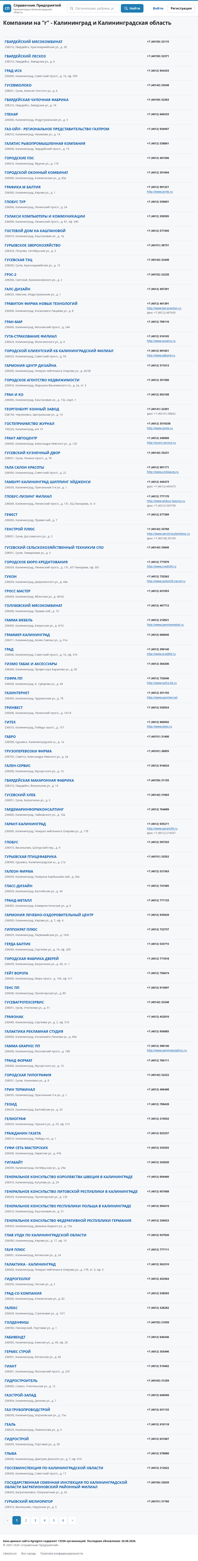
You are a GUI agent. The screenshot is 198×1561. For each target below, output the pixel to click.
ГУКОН (11, 576)
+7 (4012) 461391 (158, 303)
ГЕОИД (11, 1104)
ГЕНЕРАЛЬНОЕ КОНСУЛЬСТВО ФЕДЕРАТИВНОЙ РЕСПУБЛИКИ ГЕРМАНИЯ (68, 1220)
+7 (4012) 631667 (158, 1439)
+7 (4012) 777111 (158, 1249)
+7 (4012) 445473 (158, 482)
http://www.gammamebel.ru (165, 624)
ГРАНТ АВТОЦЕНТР (21, 438)
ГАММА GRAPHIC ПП (22, 1046)
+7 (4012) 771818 (158, 958)
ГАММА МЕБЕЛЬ (18, 620)
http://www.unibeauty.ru (163, 472)
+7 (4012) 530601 (158, 201)
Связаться (10, 1553)
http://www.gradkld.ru (161, 654)
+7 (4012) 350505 (158, 216)
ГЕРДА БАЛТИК (18, 944)
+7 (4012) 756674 (158, 973)
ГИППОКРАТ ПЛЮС (21, 929)
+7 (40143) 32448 (158, 260)
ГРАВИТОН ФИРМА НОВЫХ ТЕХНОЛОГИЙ (41, 303)
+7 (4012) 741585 (158, 886)
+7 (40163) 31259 (158, 1380)
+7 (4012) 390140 (158, 649)
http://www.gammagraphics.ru (167, 1050)
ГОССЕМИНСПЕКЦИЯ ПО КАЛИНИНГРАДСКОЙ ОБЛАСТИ (54, 1468)
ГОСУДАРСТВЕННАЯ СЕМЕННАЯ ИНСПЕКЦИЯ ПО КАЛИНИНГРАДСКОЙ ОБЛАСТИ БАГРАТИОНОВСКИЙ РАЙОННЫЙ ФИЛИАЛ (66, 1484)
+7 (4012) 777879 (158, 562)
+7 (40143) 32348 (158, 1002)
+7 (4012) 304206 (158, 664)
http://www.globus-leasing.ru (166, 501)
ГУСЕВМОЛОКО (18, 85)
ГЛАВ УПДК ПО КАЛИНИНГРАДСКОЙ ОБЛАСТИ (45, 1235)
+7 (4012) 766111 (158, 1060)
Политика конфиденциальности (61, 1553)
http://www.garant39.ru (162, 828)
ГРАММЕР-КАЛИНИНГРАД (27, 634)
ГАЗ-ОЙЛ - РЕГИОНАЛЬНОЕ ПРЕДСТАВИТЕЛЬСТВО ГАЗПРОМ (57, 129)
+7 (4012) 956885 (158, 1031)
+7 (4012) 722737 (158, 929)
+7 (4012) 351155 (158, 693)
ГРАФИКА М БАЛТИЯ (23, 187)
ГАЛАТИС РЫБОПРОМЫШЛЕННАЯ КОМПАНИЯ (45, 143)
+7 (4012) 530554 (158, 707)
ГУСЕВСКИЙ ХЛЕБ (20, 795)
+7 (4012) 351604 (158, 172)
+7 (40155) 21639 (158, 1322)
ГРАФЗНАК (14, 1016)
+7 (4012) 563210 (158, 1264)
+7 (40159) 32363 (158, 99)
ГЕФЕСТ (11, 514)
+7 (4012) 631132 (158, 1409)
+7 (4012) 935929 (158, 915)
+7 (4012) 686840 (158, 634)
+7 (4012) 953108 (158, 394)
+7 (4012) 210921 (158, 620)
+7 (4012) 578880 (158, 1453)
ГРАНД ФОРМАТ (18, 1060)
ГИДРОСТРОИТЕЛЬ (21, 1380)
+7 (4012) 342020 (158, 1162)
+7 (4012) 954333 (158, 70)
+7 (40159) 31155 (158, 780)
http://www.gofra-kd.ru (162, 683)
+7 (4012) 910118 (158, 1424)
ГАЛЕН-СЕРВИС (18, 765)
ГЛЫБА (10, 1453)
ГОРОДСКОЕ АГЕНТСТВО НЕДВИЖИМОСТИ (42, 380)
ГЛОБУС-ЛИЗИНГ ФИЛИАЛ (28, 496)
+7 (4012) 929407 (158, 129)
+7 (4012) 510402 (158, 1366)
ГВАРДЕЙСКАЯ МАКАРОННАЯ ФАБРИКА (39, 780)
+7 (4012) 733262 (158, 576)
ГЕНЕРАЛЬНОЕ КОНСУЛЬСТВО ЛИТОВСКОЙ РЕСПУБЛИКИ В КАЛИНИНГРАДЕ (71, 1191)
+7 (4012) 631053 (158, 591)
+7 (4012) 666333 (158, 114)
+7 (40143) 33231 (158, 453)
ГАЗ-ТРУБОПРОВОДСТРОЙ (27, 1409)
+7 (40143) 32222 (158, 1075)
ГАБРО (10, 736)
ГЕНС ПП (12, 987)
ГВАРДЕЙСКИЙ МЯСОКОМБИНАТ (33, 41)
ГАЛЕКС (11, 1307)
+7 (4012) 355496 (158, 1351)
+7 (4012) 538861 (158, 143)
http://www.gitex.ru (159, 726)
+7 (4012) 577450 (158, 230)
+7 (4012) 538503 (158, 1293)
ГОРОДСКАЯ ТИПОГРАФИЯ (28, 1075)
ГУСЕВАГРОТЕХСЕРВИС (24, 1002)
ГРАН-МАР (13, 321)
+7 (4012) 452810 (158, 1016)
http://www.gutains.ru (161, 341)
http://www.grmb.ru (160, 191)
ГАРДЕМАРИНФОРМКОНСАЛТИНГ (34, 809)
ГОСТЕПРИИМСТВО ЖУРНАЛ (29, 423)
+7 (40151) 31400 (158, 736)
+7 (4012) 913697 (158, 987)
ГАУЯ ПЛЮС (15, 1249)
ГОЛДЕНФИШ (17, 1322)
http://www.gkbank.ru (161, 355)
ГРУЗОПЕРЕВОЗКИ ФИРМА (28, 751)
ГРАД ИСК (13, 70)
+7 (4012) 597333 (158, 842)
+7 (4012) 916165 (158, 336)
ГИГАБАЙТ (14, 1162)
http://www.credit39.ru (161, 566)
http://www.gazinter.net (162, 697)
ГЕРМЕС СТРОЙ (18, 1351)
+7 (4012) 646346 (158, 1337)
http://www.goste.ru (160, 428)
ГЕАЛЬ (10, 1424)
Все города (28, 1553)
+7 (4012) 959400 (158, 1176)
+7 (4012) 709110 (158, 321)
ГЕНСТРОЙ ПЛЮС (20, 529)
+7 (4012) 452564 (158, 1279)
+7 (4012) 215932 (158, 1118)
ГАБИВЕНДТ (15, 1337)
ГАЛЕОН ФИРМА (19, 871)
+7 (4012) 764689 (158, 809)
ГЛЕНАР (11, 114)
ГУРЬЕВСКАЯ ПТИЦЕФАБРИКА (30, 856)
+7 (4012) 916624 (158, 765)
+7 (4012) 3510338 (159, 423)
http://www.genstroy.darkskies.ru (168, 533)
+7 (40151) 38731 (158, 245)
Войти (158, 8)
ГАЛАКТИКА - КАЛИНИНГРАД (30, 1264)
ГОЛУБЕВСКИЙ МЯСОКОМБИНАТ (33, 605)
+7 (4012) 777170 (158, 496)
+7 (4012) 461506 (158, 158)
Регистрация (181, 8)
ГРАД (9, 649)
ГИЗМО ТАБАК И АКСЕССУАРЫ (31, 663)
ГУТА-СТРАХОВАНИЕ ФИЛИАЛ (31, 336)
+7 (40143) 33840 (158, 547)
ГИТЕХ (10, 722)
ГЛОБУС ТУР (15, 201)
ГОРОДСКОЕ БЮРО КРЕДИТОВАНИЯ (36, 562)
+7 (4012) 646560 (158, 1395)
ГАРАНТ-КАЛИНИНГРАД (25, 824)
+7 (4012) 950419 (158, 1206)
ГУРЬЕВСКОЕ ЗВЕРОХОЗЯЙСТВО (33, 245)
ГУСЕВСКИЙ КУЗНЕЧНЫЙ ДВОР (32, 452)
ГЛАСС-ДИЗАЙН (18, 885)
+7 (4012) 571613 (158, 365)
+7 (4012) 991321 (158, 187)
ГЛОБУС (11, 842)
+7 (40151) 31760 (158, 1501)
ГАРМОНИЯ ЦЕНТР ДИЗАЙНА (30, 365)
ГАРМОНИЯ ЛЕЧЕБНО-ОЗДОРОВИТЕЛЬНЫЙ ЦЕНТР (49, 915)
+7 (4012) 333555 (158, 1147)
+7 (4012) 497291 (158, 289)
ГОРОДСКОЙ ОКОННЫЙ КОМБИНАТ (36, 172)
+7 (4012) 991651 (158, 351)
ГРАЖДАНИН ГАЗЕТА (23, 1133)
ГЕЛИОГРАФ (15, 1118)
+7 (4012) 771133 (158, 900)
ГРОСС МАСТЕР (17, 591)
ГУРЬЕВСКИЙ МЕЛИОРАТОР (29, 1501)
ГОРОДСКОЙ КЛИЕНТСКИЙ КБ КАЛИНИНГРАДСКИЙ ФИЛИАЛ (59, 350)
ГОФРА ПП (13, 678)
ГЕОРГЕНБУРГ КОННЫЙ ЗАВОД (32, 409)
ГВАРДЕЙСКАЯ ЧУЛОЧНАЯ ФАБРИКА (36, 99)
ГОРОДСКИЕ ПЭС (19, 158)
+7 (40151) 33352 (158, 856)
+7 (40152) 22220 (158, 274)
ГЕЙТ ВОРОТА (16, 973)
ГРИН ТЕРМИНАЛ (20, 1089)
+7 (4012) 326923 (158, 1220)
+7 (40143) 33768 (158, 529)
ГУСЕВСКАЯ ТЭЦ (18, 259)
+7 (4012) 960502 (158, 722)
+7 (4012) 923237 (158, 1133)
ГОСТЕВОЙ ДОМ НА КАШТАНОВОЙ (35, 230)
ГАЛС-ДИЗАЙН (17, 289)
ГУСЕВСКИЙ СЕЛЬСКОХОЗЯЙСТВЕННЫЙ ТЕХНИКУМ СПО (54, 547)
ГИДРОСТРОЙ (17, 1439)
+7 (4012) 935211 (158, 824)
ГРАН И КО (14, 394)
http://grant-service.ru (161, 442)
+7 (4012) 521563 (158, 871)
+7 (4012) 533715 (158, 944)
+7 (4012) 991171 (158, 467)
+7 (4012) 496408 (158, 1089)
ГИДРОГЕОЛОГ (18, 1278)
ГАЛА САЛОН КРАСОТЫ (24, 467)
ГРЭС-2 (10, 274)
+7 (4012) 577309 (158, 514)
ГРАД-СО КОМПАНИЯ (23, 1293)
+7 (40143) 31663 (158, 795)
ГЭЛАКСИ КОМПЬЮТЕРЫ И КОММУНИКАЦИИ (45, 216)
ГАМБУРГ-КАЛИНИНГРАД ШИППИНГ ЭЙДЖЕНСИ (48, 481)
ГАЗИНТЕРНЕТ (17, 692)
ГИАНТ (10, 1366)
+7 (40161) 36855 (158, 751)
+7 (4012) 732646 (158, 678)
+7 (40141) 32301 (158, 409)
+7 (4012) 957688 (158, 1191)
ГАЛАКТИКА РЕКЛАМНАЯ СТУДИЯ (34, 1031)
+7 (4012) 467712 (158, 605)
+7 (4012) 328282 (158, 1308)
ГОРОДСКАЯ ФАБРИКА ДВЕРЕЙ (32, 958)
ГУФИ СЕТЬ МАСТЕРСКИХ (26, 1147)
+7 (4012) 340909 (158, 438)
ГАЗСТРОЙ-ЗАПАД (20, 1395)
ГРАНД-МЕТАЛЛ (18, 900)
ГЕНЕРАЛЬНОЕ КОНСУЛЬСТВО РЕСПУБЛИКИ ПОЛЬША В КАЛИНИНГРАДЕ (68, 1206)
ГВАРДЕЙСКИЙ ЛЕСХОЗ (25, 56)
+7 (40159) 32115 (158, 41)
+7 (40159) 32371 (158, 56)
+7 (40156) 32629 (158, 1482)
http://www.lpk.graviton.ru (164, 308)
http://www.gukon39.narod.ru (166, 581)
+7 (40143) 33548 (158, 85)
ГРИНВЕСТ (14, 707)
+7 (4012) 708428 (158, 1104)
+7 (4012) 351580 (158, 380)
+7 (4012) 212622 (158, 1468)
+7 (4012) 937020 (158, 1235)
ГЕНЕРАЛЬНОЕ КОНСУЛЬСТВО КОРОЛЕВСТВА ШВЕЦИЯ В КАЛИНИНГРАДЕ (69, 1176)
